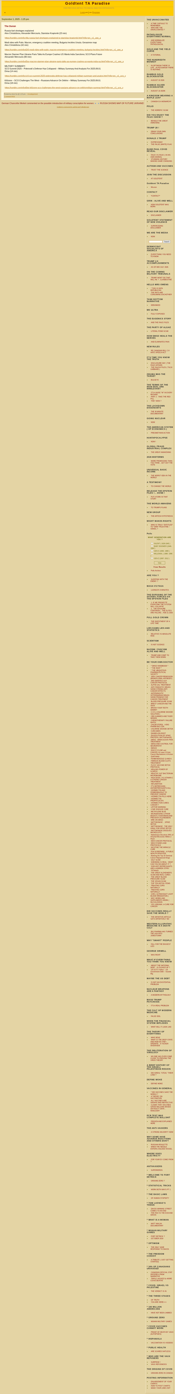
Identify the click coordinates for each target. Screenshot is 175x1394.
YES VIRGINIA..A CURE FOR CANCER (162, 905)
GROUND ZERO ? (158, 1181)
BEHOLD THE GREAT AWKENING (159, 122)
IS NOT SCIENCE (157, 645)
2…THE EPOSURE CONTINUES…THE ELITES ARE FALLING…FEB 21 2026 (162, 611)
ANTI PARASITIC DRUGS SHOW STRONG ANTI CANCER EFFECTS (161, 689)
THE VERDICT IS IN (158, 1291)
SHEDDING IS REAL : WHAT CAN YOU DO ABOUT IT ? (162, 863)
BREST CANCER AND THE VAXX (161, 705)
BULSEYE (155, 380)
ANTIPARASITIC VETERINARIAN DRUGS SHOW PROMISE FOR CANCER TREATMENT (160, 696)
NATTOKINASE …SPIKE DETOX (160, 823)
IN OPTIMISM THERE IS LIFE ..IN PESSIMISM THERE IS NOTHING (162, 68)
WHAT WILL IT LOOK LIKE (161, 1027)
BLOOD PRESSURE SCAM (161, 701)
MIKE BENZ (155, 1038)
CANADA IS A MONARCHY (161, 101)
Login (82, 12)
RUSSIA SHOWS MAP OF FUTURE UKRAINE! (122, 103)
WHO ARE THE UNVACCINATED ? (158, 29)
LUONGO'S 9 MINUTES (160, 590)
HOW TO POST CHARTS (160, 1386)
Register (96, 12)
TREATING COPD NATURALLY (157, 886)
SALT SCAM (155, 860)
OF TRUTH (155, 1300)
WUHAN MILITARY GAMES (161, 1321)
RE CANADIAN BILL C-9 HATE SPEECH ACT (160, 351)
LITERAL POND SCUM (159, 331)
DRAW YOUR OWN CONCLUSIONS (158, 132)
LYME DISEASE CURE (159, 809)
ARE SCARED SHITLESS (161, 1351)
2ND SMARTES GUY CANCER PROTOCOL (159, 682)
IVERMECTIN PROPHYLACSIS (157, 800)
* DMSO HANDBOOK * (159, 666)
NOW (153, 237)
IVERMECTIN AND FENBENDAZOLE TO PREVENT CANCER (159, 792)
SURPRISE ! (156, 1362)
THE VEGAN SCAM (158, 881)
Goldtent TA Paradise (87, 3)
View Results (159, 567)
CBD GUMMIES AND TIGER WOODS (161, 717)
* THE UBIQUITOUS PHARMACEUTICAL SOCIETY (158, 672)
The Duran (10, 26)
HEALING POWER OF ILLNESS (159, 770)
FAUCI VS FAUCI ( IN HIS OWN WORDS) (161, 156)
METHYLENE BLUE (158, 812)
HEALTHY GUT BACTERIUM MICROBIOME (162, 774)
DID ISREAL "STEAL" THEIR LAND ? (162, 1074)
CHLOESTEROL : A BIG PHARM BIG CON (160, 726)
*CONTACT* (155, 196)
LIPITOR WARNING (158, 807)
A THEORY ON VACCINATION (156, 1097)
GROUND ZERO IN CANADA (162, 1373)
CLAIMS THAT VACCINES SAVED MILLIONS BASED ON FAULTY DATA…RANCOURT (161, 1108)
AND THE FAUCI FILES (160, 322)
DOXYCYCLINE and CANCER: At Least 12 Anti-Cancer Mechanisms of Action (162, 752)
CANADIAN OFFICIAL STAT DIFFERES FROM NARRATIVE (161, 1274)
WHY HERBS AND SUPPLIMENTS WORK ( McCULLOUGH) (160, 900)
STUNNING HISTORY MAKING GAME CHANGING (161, 160)
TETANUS (155, 871)
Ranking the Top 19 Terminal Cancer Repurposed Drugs (161, 857)
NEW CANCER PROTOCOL (161, 841)
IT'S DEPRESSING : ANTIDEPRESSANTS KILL (161, 787)
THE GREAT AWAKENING (161, 452)
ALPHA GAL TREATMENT (161, 685)
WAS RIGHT (155, 955)
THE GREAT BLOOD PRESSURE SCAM (159, 878)
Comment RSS (9, 97)
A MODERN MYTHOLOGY (161, 995)
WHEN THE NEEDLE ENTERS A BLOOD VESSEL (161, 1148)
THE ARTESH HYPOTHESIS (162, 516)
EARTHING (155, 757)
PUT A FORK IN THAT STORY (159, 498)
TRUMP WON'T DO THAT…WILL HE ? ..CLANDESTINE (161, 279)
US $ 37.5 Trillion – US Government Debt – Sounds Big (161, 972)
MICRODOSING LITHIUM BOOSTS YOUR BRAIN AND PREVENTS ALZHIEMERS (161, 816)
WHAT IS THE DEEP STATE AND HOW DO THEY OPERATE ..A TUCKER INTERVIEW (162, 1043)
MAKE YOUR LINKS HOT (160, 1388)
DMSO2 (154, 748)
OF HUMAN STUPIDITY (160, 1198)
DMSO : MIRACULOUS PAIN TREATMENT (162, 741)
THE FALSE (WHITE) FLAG (161, 144)
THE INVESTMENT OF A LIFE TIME (160, 622)
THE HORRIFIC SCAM (159, 110)
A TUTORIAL (156, 55)
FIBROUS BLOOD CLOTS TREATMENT (161, 762)
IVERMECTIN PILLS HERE (161, 796)
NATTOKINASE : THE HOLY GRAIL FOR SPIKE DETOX (161, 827)
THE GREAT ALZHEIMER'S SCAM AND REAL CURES (161, 874)
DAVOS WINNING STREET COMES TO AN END (161, 1210)
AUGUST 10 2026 (157, 80)
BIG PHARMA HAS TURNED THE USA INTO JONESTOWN (162, 934)
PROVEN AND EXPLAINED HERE (161, 1122)
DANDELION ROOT (158, 733)
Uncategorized (32, 94)
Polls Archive (156, 571)
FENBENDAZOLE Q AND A (161, 759)
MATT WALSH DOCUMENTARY (157, 1225)
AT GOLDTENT (156, 179)
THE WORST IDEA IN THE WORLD (161, 476)
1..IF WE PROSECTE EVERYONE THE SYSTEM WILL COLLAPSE (161, 604)
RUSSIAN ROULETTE (159, 1145)
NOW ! (153, 442)
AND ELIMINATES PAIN (160, 342)
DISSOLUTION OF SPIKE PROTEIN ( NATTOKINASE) (161, 736)
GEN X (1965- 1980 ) (161, 551)
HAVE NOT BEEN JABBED (161, 1313)
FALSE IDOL (156, 1016)
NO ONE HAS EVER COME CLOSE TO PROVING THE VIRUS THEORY (161, 1058)
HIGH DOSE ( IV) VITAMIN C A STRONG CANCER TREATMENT (162, 780)
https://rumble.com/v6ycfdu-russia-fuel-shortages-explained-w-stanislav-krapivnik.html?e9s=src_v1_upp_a (53, 38)
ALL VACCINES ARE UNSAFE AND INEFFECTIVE (162, 1102)
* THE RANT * (156, 668)
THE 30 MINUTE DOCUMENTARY (157, 412)
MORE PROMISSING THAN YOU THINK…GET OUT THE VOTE (162, 463)
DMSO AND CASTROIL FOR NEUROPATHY (162, 745)
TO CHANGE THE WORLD (161, 486)
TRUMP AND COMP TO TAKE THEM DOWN (160, 656)
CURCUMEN (155, 731)
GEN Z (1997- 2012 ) (161, 558)
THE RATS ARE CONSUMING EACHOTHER (161, 293)
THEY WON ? (156, 401)
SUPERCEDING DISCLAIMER (157, 227)
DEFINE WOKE (157, 1084)
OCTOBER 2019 (157, 1238)
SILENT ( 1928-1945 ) (162, 544)
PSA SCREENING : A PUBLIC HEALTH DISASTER (162, 852)
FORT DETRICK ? (158, 1236)
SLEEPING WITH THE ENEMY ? (159, 580)
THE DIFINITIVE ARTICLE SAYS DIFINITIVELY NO (161, 918)
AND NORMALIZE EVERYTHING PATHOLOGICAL (158, 42)
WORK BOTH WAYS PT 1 (161, 1189)
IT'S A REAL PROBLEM (160, 1006)
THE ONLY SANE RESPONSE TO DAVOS (160, 1248)
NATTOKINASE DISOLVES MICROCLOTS (161, 831)
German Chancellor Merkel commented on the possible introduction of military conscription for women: (48, 103)
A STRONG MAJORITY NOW (162, 1132)
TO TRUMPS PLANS (159, 507)
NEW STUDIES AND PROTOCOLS (158, 844)
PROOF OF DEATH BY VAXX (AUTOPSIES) (162, 1333)
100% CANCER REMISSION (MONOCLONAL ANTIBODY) (162, 677)
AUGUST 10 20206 (158, 91)
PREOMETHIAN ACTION (160, 433)
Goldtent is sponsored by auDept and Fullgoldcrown (73, 107)
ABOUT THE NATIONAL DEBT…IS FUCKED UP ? (160, 966)
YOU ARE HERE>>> (159, 1302)
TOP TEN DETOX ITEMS (160, 883)
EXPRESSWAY (157, 142)
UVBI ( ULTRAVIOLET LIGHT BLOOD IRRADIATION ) (162, 895)
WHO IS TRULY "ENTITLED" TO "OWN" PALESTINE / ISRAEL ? (162, 527)
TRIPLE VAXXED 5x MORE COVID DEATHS (161, 1280)
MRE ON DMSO (157, 820)
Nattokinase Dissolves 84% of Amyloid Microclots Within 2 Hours (162, 837)
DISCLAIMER (156, 215)
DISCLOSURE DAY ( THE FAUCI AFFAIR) (160, 364)
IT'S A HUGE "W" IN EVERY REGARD (161, 394)
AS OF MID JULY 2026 (159, 267)
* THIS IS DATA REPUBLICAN (157, 289)
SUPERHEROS (157, 1170)
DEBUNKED (155, 305)
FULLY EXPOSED (158, 314)
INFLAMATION (156, 784)
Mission (154, 187)
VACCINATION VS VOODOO (162, 1343)
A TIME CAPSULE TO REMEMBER (159, 24)
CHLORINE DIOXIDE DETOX (162, 729)
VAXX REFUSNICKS (159, 1364)
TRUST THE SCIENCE (159, 170)
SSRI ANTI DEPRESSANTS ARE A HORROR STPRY (161, 867)
